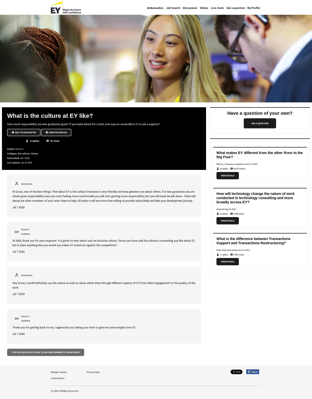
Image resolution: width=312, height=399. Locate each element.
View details (227, 175)
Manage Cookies (59, 372)
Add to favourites (25, 132)
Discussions (190, 8)
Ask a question (236, 8)
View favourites (57, 132)
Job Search (173, 8)
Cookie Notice (58, 378)
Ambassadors (155, 8)
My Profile (253, 8)
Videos (204, 8)
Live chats (217, 8)
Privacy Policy (93, 372)
